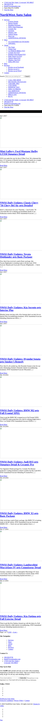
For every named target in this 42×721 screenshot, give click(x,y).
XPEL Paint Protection (15, 27)
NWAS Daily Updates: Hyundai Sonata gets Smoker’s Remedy (20, 360)
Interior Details (13, 23)
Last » (15, 632)
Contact (6, 73)
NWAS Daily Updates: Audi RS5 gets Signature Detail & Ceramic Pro (19, 463)
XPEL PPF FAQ (13, 62)
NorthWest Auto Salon (15, 15)
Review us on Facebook (16, 67)
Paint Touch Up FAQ (15, 56)
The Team (11, 47)
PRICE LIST (12, 94)
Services (6, 20)
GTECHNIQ (12, 85)
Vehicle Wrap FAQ (14, 58)
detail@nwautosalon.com (12, 6)
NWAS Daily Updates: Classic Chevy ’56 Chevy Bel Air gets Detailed (19, 204)
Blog (5, 63)
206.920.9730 (8, 4)
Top (1, 720)
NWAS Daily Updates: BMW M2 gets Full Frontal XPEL (19, 411)
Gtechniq (11, 31)
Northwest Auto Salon (7, 699)
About (6, 45)
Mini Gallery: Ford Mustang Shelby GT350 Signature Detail (19, 152)
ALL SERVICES (13, 91)
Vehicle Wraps (12, 34)
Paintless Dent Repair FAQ (17, 54)
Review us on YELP (15, 71)
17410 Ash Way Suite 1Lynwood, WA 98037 (11, 662)
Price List (11, 36)
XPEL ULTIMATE (14, 89)
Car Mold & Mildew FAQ (16, 51)
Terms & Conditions (6, 700)
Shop (5, 40)
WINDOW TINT (14, 87)
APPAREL (11, 43)
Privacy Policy (19, 700)
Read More (3, 165)
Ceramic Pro (12, 29)
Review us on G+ (14, 69)
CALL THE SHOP (14, 80)
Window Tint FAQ (14, 60)
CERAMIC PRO (13, 83)
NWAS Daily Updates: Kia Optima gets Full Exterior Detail (20, 617)
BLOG (10, 96)
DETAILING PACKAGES (17, 82)
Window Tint (12, 32)
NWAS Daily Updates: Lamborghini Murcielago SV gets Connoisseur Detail (20, 566)
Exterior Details (13, 21)
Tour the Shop (8, 10)
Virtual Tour (12, 49)
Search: (2, 76)
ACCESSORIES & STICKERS (18, 42)
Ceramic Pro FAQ (14, 53)
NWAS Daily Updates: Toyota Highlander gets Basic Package (16, 255)
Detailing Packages (14, 25)
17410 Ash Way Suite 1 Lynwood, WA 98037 (19, 2)
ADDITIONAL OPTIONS (17, 38)
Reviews (7, 65)
